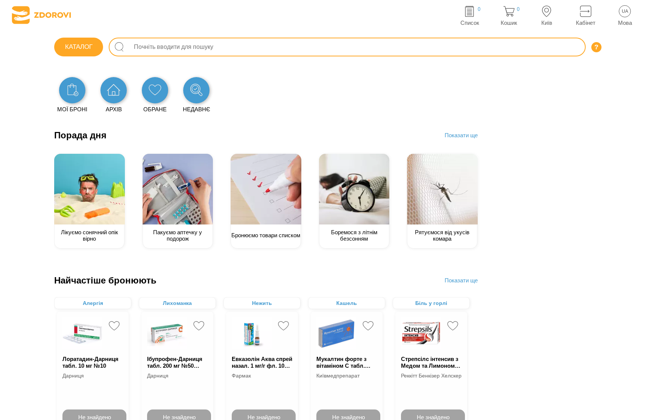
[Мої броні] (72, 90)
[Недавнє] (196, 90)
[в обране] (114, 325)
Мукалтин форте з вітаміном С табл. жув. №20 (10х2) (341, 362)
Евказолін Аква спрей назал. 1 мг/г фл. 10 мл (262, 362)
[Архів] (113, 90)
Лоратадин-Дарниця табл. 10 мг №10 (90, 362)
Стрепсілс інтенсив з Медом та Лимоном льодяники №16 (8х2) (430, 362)
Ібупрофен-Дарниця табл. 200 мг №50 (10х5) (174, 362)
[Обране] (155, 90)
